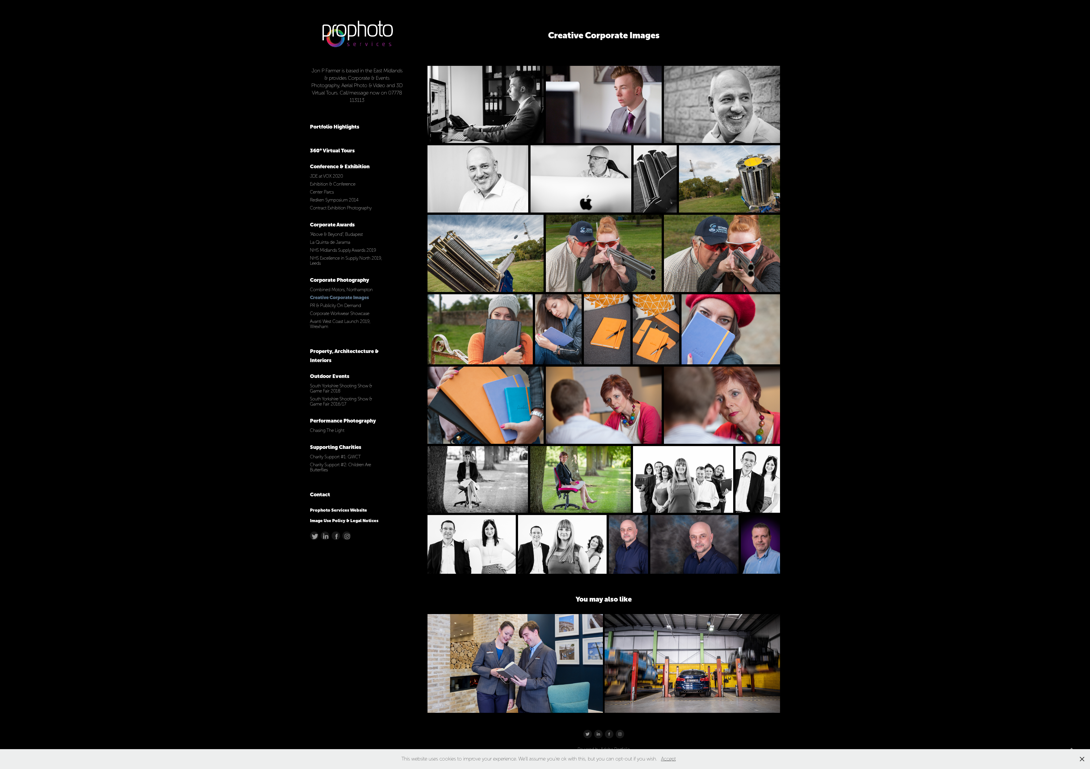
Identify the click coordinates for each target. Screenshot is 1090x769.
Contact (320, 494)
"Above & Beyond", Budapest (336, 234)
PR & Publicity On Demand (335, 305)
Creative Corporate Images (339, 297)
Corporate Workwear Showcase (339, 313)
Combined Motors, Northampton (341, 289)
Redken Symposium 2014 (334, 199)
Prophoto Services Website (338, 510)
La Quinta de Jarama (330, 242)
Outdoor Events (329, 376)
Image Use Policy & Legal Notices (344, 520)
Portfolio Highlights (334, 127)
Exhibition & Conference (332, 184)
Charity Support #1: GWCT (335, 456)
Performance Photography (343, 421)
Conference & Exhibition (340, 166)
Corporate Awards (332, 225)
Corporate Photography (339, 280)
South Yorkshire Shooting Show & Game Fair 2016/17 (341, 401)
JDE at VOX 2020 (326, 176)
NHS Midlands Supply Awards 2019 (343, 250)
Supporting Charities (335, 447)
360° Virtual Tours (332, 151)
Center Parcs (322, 192)
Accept (668, 759)
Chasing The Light (327, 430)
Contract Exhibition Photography (341, 207)
